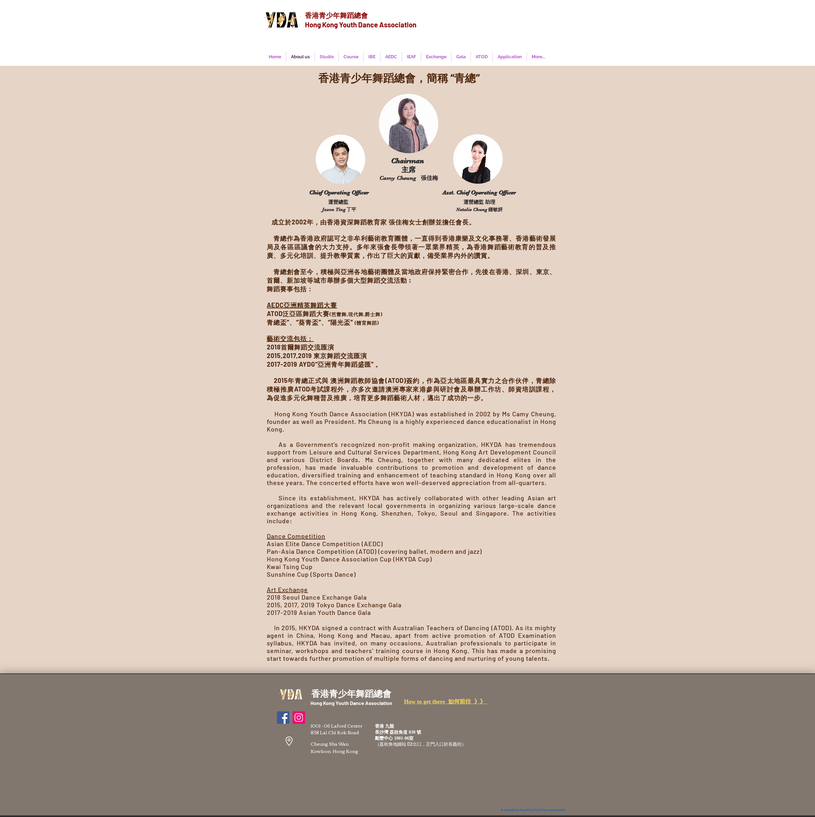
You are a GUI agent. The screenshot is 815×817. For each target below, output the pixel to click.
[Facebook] (283, 717)
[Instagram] (299, 717)
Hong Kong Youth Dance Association (360, 24)
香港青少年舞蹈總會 (336, 15)
